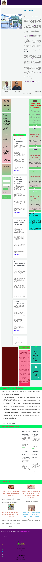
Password (4, 182)
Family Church (27, 17)
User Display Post (19, 338)
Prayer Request (18, 534)
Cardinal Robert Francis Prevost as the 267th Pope (35, 105)
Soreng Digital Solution (25, 531)
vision (31, 35)
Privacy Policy (7, 534)
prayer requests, (38, 224)
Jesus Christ (32, 25)
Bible (25, 36)
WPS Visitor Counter (23, 559)
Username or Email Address (6, 178)
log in (6, 348)
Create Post (28, 534)
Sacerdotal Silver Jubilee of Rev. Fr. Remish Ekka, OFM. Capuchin (10, 514)
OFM (40, 72)
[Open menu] (40, 2)
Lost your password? (6, 190)
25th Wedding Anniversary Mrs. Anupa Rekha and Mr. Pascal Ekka (11, 493)
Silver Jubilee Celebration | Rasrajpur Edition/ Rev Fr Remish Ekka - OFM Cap (31, 514)
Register (4, 192)
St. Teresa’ (33, 58)
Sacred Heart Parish (36, 63)
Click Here (36, 379)
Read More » (17, 170)
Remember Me (6, 186)
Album (5, 536)
